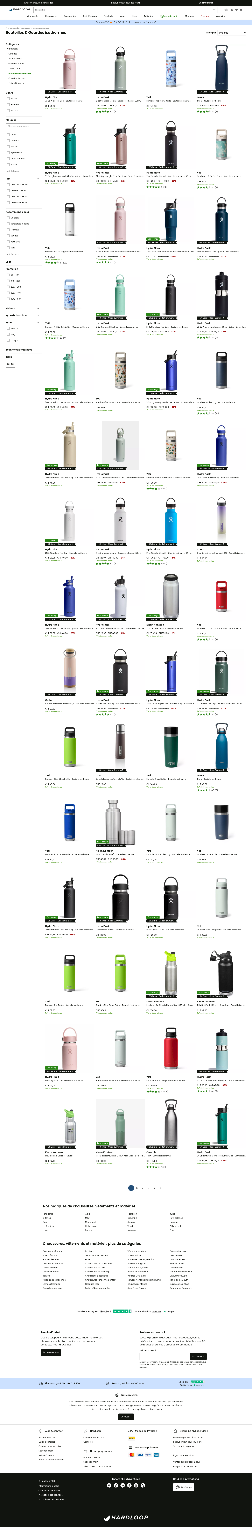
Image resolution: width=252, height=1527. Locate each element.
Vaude (130, 1226)
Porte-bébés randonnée (97, 1288)
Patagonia (48, 1214)
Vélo (122, 16)
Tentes (46, 1276)
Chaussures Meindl (137, 1284)
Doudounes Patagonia (181, 1288)
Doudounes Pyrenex (137, 1268)
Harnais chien (177, 1264)
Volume (10, 308)
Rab (45, 1222)
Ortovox (47, 1218)
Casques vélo (92, 1284)
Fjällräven (132, 1214)
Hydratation (25, 28)
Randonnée (70, 16)
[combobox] (23, 126)
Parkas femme (50, 1255)
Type (9, 322)
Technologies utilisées (19, 350)
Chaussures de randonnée (98, 1264)
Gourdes (12, 54)
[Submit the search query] (214, 10)
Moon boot (90, 1222)
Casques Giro (176, 1255)
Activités (148, 16)
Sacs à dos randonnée (96, 1255)
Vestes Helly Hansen (137, 1272)
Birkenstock (175, 1226)
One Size (10, 364)
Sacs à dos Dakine (136, 1288)
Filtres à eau (14, 69)
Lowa (45, 1230)
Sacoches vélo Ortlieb (181, 1272)
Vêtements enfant (136, 1251)
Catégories (12, 44)
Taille (9, 357)
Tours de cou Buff (179, 1280)
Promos (205, 16)
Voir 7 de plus (13, 254)
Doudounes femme (53, 1251)
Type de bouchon (16, 315)
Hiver (134, 16)
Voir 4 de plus (13, 171)
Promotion (12, 269)
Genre (9, 93)
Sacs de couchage (52, 1288)
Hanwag (174, 1222)
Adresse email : (149, 1350)
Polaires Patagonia (136, 1264)
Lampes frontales (51, 1284)
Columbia (132, 1218)
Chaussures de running (97, 1272)
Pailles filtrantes (16, 83)
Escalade (108, 16)
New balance (176, 1218)
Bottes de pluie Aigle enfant (141, 1260)
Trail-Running (90, 16)
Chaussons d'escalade (96, 1276)
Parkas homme (50, 1268)
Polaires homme (51, 1272)
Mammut (132, 1230)
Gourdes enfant (16, 64)
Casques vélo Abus (179, 1284)
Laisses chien (176, 1268)
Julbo (172, 1214)
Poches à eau (15, 59)
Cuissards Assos (178, 1251)
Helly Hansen (91, 1226)
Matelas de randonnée (54, 1280)
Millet (87, 1218)
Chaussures (51, 16)
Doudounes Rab (178, 1260)
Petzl (172, 1230)
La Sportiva (48, 1226)
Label (9, 262)
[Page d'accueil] (8, 28)
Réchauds (90, 1251)
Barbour (89, 1230)
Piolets (88, 1260)
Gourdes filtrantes (17, 78)
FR (224, 10)
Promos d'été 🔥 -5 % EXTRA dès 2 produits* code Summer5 (126, 22)
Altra (87, 1214)
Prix (8, 179)
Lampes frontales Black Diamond (144, 1280)
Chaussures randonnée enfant (100, 1280)
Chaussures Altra (178, 1276)
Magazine (220, 16)
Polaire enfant (134, 1255)
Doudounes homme (53, 1264)
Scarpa (131, 1222)
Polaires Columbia (136, 1276)
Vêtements (32, 16)
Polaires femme (51, 1260)
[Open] (38, 126)
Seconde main (170, 16)
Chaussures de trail (95, 1268)
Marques (189, 16)
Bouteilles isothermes (19, 74)
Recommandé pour (17, 212)
